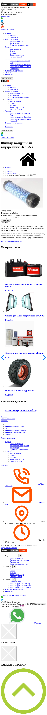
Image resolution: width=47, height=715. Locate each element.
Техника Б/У (14, 69)
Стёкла (12, 51)
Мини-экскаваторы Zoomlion (20, 67)
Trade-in (8, 73)
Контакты (9, 75)
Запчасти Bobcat (16, 57)
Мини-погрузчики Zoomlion (20, 65)
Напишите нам (40, 604)
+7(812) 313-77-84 (7, 29)
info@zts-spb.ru (6, 16)
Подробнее (9, 290)
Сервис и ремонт (11, 39)
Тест (11, 63)
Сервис (8, 442)
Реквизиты (14, 37)
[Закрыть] (9, 631)
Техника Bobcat (15, 582)
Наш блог (13, 35)
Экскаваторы (14, 43)
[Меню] (2, 2)
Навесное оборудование (14, 71)
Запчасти (8, 47)
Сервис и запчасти (8, 419)
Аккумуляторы (15, 49)
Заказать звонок (7, 78)
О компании (9, 33)
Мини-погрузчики (16, 41)
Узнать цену (6, 220)
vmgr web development (9, 548)
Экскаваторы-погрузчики (19, 446)
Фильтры (13, 53)
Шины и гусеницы (17, 55)
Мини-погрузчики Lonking (20, 61)
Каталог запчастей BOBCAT (11, 241)
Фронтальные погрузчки (19, 564)
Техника (8, 59)
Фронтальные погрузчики (19, 45)
